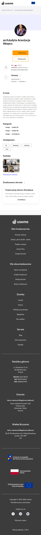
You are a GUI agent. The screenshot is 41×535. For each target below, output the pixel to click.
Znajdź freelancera (7, 10)
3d (6, 145)
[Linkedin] (20, 514)
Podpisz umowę (20, 244)
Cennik (20, 300)
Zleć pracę (21, 53)
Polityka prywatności (20, 310)
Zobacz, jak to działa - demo (20, 239)
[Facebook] (13, 514)
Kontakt (20, 345)
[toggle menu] (37, 3)
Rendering (15, 145)
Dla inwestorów (20, 340)
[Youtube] (28, 514)
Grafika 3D (15, 130)
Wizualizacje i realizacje (10, 174)
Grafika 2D (15, 127)
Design (8, 127)
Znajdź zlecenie (20, 254)
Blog (20, 335)
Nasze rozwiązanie (20, 270)
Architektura (16, 134)
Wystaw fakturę (20, 235)
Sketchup (26, 145)
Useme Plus (20, 249)
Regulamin (20, 314)
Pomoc (20, 305)
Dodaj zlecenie (20, 279)
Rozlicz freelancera (20, 284)
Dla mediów (20, 319)
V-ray (6, 149)
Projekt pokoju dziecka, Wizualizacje (19, 190)
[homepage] (6, 3)
